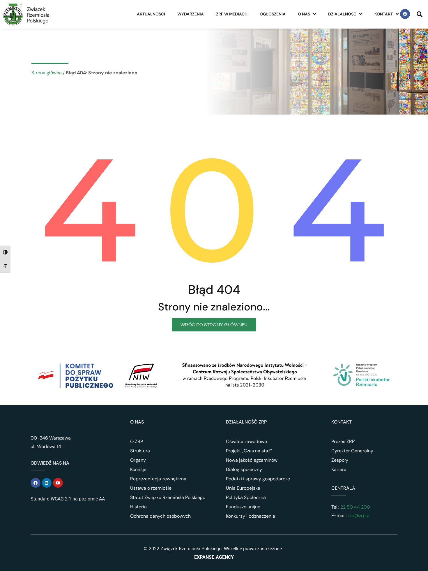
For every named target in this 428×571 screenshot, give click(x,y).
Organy (138, 460)
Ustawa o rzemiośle (150, 488)
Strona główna (46, 73)
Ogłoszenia (273, 14)
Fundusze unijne (243, 507)
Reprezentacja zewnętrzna (158, 479)
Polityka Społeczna (246, 497)
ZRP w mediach (231, 14)
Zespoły (339, 460)
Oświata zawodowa (246, 441)
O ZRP (136, 441)
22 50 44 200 (354, 507)
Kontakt (383, 14)
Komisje (138, 469)
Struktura (140, 451)
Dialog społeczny (244, 469)
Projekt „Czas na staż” (249, 451)
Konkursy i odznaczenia (250, 516)
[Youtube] (58, 483)
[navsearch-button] (419, 14)
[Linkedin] (47, 483)
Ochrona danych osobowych (160, 516)
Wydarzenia (190, 14)
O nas (304, 14)
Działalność (342, 14)
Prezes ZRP (343, 441)
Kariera (338, 469)
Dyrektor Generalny (352, 451)
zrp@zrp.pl (359, 515)
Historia (138, 507)
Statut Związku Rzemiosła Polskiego (167, 497)
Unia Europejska (243, 488)
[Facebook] (405, 14)
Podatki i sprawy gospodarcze (258, 479)
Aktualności (151, 14)
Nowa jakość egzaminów (251, 460)
